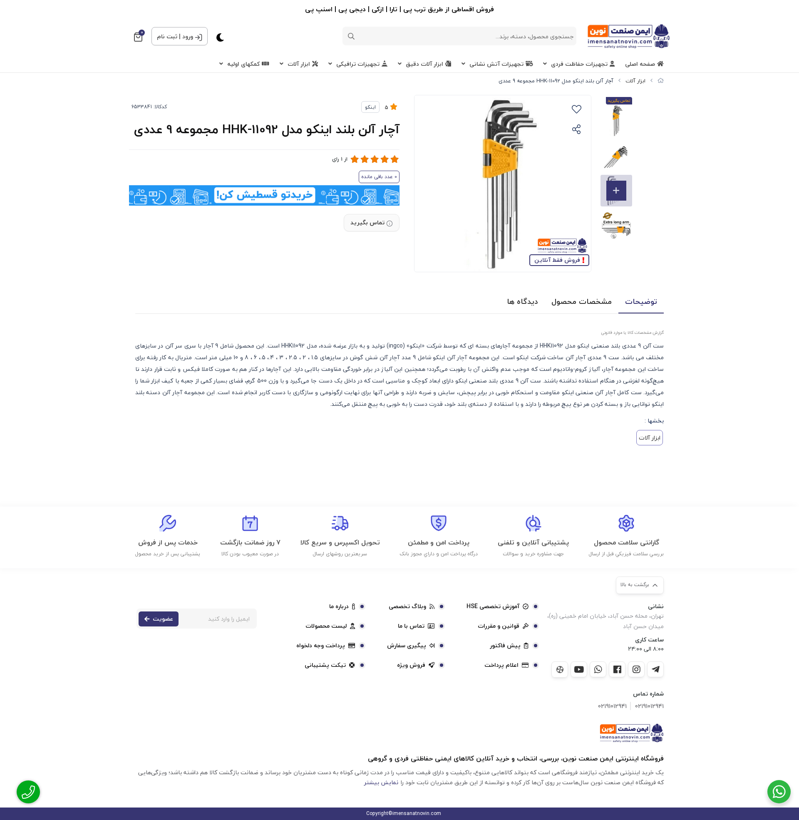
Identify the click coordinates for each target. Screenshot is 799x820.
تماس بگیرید (367, 222)
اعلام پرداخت (501, 665)
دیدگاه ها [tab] (522, 301)
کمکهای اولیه (243, 64)
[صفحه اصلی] (661, 80)
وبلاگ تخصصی (407, 606)
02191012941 (649, 706)
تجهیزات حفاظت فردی (579, 64)
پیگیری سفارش (406, 645)
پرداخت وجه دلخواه (320, 645)
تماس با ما (411, 626)
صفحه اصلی (640, 64)
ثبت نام (167, 36)
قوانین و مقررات (498, 626)
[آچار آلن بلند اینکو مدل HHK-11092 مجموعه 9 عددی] (631, 733)
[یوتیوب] (579, 669)
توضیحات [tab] (641, 301)
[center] (351, 36)
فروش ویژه (411, 665)
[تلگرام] (655, 669)
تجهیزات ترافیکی (358, 64)
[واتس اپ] (598, 669)
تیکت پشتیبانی (325, 665)
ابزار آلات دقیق (424, 64)
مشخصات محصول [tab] (581, 301)
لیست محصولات (326, 626)
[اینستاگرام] (636, 669)
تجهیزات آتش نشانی (496, 64)
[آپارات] (559, 669)
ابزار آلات (299, 64)
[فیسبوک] (617, 669)
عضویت (163, 619)
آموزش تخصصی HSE (492, 606)
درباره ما (339, 606)
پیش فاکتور (505, 645)
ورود (187, 36)
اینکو (370, 107)
